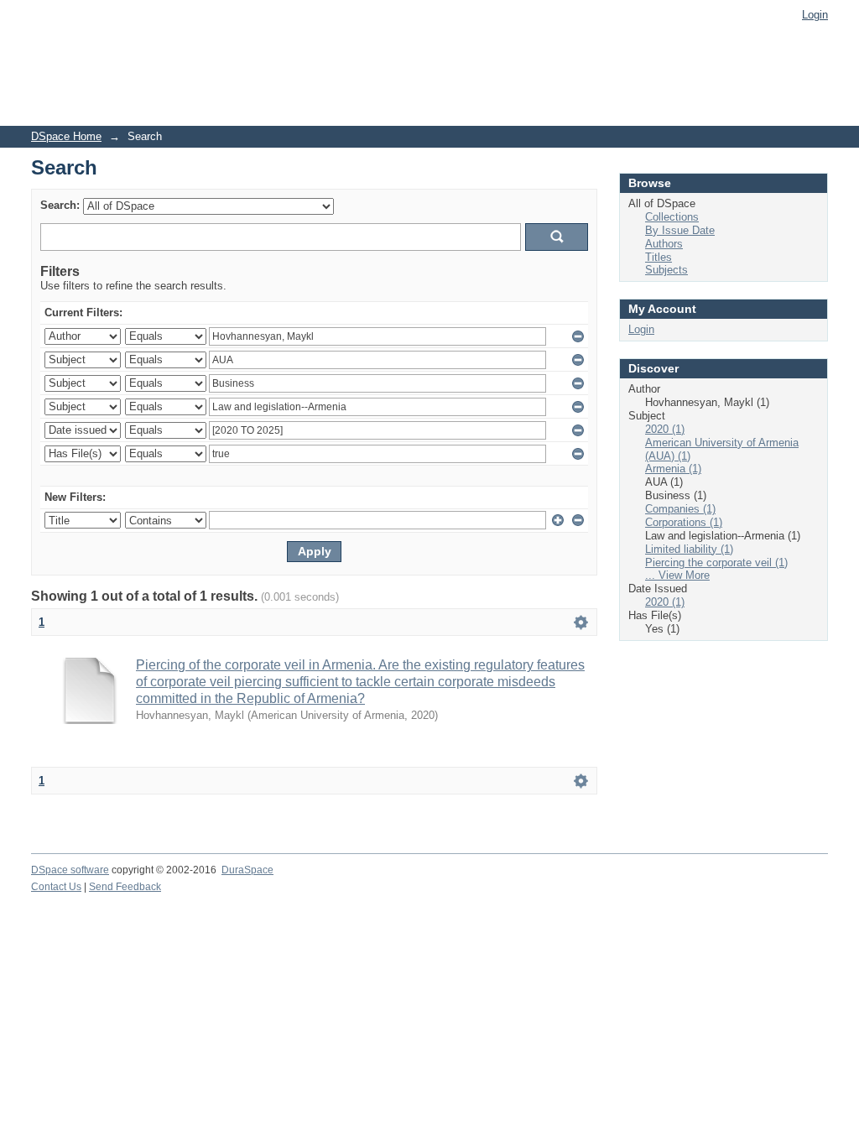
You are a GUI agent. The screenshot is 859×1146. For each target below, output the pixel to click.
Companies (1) (680, 509)
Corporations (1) (683, 522)
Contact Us (56, 887)
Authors (664, 243)
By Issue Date (680, 230)
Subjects (666, 269)
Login (815, 14)
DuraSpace (247, 870)
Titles (658, 257)
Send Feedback (125, 887)
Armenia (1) (673, 468)
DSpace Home (66, 136)
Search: (60, 205)
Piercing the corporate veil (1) (716, 562)
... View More (677, 575)
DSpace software (70, 870)
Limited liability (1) (689, 549)
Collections (672, 217)
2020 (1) (665, 429)
